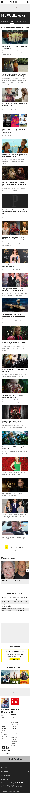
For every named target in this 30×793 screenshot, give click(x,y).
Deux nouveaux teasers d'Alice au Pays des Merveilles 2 (13, 422)
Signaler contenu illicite (14, 791)
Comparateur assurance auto (7, 785)
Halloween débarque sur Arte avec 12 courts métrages (14, 104)
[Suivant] (27, 570)
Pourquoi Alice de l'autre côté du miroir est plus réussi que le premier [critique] (14, 184)
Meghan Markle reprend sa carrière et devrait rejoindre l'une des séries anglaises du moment (14, 609)
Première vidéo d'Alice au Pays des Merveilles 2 (13, 447)
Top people (4, 771)
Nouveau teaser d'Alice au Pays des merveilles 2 (14, 343)
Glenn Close (4, 580)
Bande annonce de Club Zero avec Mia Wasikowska (14, 47)
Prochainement (5, 764)
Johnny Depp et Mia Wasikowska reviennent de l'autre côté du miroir (14, 289)
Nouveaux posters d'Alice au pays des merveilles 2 (14, 370)
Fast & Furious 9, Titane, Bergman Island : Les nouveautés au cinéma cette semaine (13, 130)
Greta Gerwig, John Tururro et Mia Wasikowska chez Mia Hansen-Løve (14, 238)
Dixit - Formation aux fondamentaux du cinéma (11, 788)
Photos (18, 21)
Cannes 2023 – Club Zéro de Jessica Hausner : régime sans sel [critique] (14, 75)
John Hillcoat (18, 580)
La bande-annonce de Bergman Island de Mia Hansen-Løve (14, 155)
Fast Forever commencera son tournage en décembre (14, 601)
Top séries (4, 767)
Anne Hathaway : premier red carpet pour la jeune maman (14, 265)
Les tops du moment (7, 775)
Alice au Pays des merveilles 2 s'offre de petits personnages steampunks (14, 315)
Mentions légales (4, 791)
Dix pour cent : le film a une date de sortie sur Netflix (13, 605)
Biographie (5, 21)
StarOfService (21, 786)
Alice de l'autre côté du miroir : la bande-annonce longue (13, 396)
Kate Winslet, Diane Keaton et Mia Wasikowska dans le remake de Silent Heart (14, 211)
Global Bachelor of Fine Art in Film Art (9, 786)
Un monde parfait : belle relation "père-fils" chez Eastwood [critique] (14, 598)
